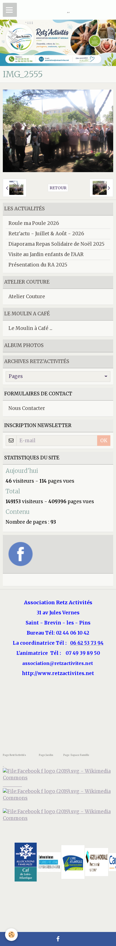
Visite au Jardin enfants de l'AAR (46, 254)
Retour (58, 187)
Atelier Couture (26, 296)
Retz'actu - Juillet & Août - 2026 (46, 234)
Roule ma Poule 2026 (33, 223)
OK (103, 440)
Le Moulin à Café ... (30, 328)
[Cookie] (11, 934)
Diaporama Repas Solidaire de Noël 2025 (56, 244)
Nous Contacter (26, 408)
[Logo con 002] (49, 861)
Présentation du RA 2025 (37, 265)
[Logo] (58, 814)
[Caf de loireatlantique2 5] (25, 861)
